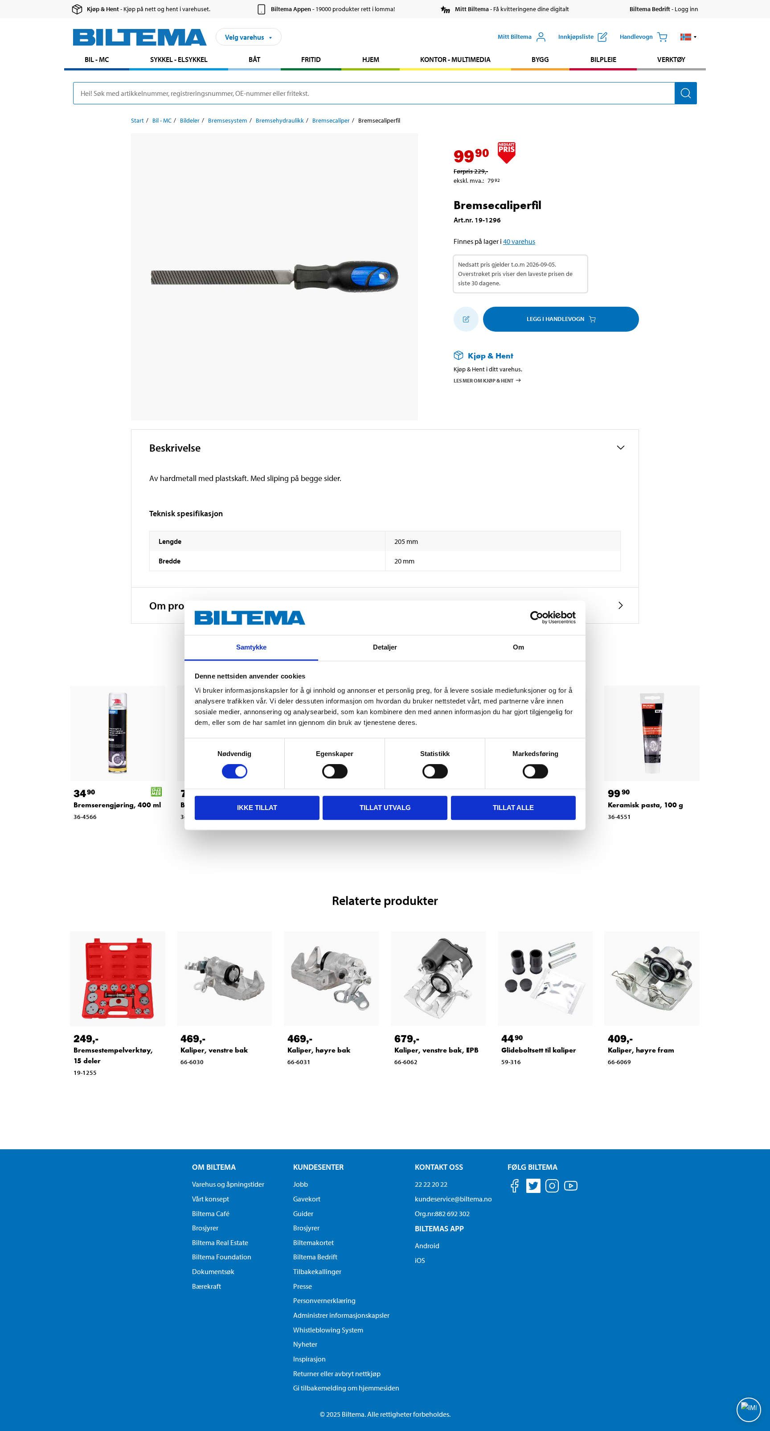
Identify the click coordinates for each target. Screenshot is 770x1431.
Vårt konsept (210, 1198)
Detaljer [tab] (385, 647)
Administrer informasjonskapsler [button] (341, 1315)
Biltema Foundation (221, 1256)
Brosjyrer (205, 1227)
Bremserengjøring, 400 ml (117, 805)
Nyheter (305, 1344)
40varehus (519, 241)
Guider (303, 1213)
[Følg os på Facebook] (515, 1187)
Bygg (540, 59)
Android (427, 1245)
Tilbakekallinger (317, 1271)
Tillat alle (513, 807)
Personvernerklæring (324, 1300)
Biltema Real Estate (220, 1242)
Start (137, 120)
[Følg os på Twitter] (533, 1187)
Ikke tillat (257, 807)
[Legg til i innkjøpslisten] (466, 319)
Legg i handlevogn (555, 319)
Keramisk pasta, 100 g (645, 805)
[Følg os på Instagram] (552, 1187)
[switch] (335, 771)
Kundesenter (318, 1167)
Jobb (300, 1184)
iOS (420, 1260)
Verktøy (671, 59)
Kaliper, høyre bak (319, 1050)
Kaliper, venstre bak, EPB (436, 1050)
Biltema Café (210, 1213)
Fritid (311, 59)
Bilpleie (603, 59)
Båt (254, 59)
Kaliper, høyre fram (641, 1050)
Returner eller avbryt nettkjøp (337, 1373)
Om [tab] (518, 647)
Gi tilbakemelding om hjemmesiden (346, 1387)
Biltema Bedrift (315, 1256)
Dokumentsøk (213, 1271)
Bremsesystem (227, 120)
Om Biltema (214, 1167)
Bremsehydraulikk (280, 120)
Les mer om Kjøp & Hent (484, 380)
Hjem (370, 59)
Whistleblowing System (328, 1329)
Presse (302, 1286)
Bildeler (190, 120)
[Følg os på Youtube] (571, 1190)
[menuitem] (96, 60)
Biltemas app (439, 1228)
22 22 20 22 (431, 1184)
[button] (688, 37)
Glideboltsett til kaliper (538, 1050)
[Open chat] (749, 1410)
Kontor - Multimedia (455, 59)
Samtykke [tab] (251, 647)
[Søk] (686, 93)
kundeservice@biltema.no (453, 1198)
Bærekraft (206, 1286)
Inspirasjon (309, 1358)
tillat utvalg (385, 807)
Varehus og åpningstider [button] (228, 1184)
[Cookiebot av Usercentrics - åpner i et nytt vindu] (537, 618)
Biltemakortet (313, 1242)
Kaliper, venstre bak (214, 1050)
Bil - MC (97, 59)
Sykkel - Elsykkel (179, 59)
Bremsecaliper (331, 120)
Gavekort (306, 1198)
